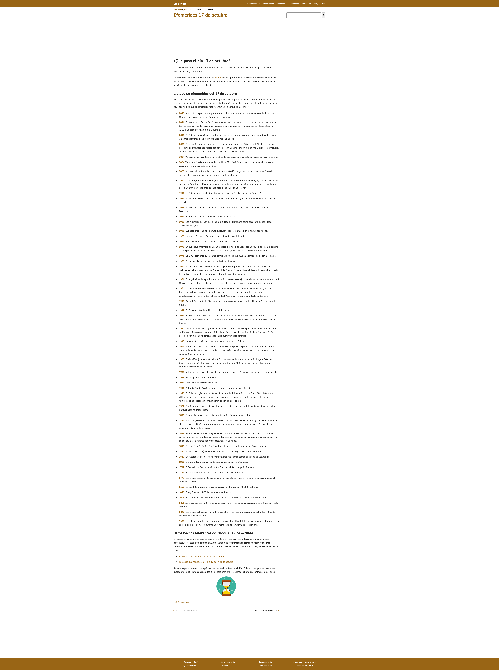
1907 (181, 406)
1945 (181, 328)
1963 (181, 266)
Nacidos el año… (228, 665)
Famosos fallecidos (299, 3)
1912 (181, 387)
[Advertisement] (226, 37)
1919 (181, 377)
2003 (181, 171)
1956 (181, 301)
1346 (181, 520)
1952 (181, 310)
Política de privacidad (304, 665)
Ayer (323, 3)
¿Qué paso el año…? (190, 665)
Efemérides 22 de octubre (186, 610)
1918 (181, 382)
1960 (181, 288)
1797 (181, 467)
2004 (181, 156)
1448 (181, 511)
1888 (181, 415)
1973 (181, 255)
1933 (181, 359)
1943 (181, 341)
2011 (181, 122)
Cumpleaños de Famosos (274, 3)
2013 (181, 113)
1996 (181, 180)
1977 (181, 241)
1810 (181, 456)
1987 (181, 216)
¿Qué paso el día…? (190, 662)
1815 (181, 445)
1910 (181, 393)
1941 (181, 346)
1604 (181, 497)
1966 (181, 261)
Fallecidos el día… (266, 662)
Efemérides (180, 3)
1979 (181, 236)
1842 (181, 433)
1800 (181, 461)
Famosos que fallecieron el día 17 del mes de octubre (206, 561)
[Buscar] (323, 15)
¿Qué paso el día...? (182, 602)
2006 (181, 143)
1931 (181, 371)
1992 (181, 193)
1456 (181, 502)
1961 (181, 279)
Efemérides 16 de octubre (266, 610)
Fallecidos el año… (266, 665)
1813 (181, 451)
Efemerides (252, 3)
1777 (181, 477)
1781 (181, 472)
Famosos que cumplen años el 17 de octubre (201, 556)
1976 (181, 246)
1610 (181, 492)
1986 (181, 221)
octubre (219, 77)
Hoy (316, 3)
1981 (181, 230)
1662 (181, 486)
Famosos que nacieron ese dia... (304, 662)
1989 (181, 207)
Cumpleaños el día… (229, 662)
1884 (181, 420)
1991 (181, 198)
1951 (181, 315)
